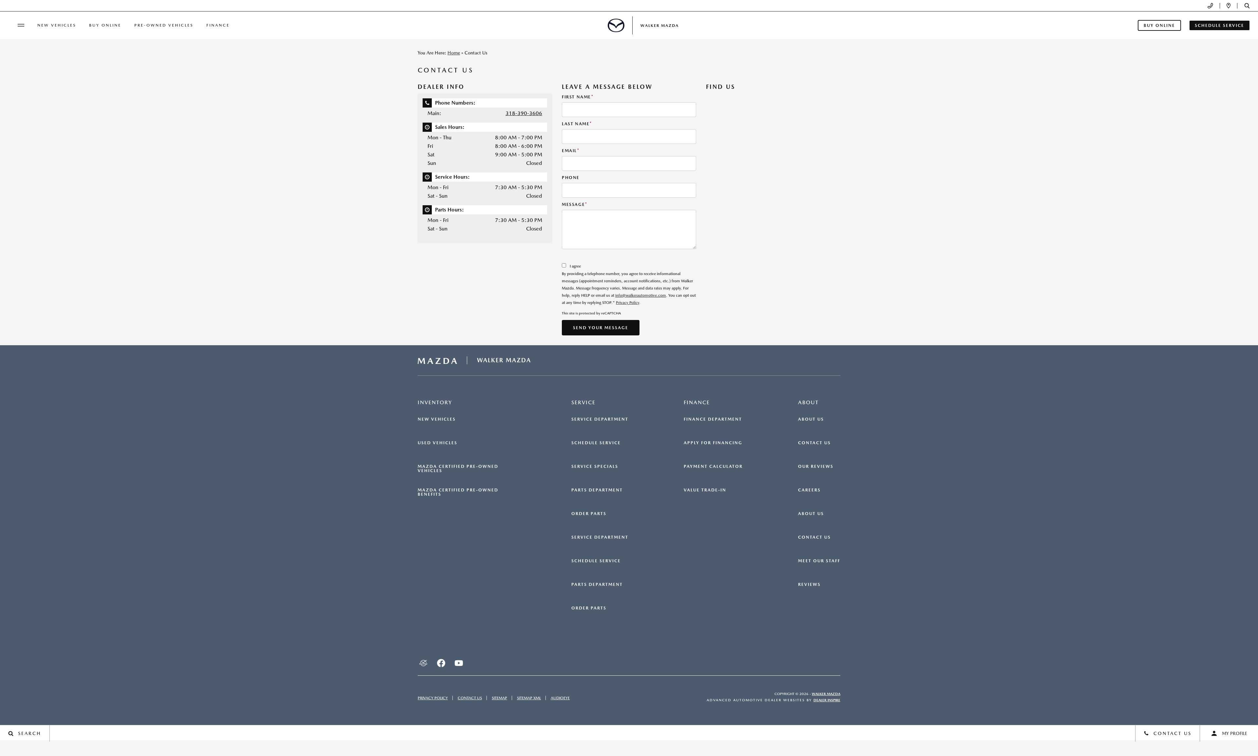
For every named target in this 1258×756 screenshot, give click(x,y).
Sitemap (499, 698)
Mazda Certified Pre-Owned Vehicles (458, 468)
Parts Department (597, 490)
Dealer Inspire (826, 700)
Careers (809, 490)
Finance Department (713, 419)
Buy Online (105, 25)
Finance (218, 25)
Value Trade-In (705, 490)
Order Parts (588, 513)
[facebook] (441, 663)
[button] (1247, 6)
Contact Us (814, 443)
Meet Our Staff (819, 561)
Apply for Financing (713, 443)
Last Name (577, 123)
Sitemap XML (529, 698)
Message (574, 204)
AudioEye (560, 698)
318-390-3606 (523, 113)
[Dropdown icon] (1210, 6)
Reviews (809, 584)
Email (571, 150)
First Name (578, 96)
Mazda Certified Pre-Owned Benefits (458, 492)
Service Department (599, 419)
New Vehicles (56, 25)
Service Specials (594, 466)
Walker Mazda (826, 694)
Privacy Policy (627, 302)
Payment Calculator (713, 466)
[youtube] (458, 663)
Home (454, 52)
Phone (571, 177)
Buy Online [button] (1159, 25)
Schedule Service (596, 443)
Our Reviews (815, 466)
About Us (811, 419)
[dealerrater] (423, 663)
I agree (575, 266)
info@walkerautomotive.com (640, 295)
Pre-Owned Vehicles (163, 25)
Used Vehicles (437, 443)
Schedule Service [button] (1219, 25)
